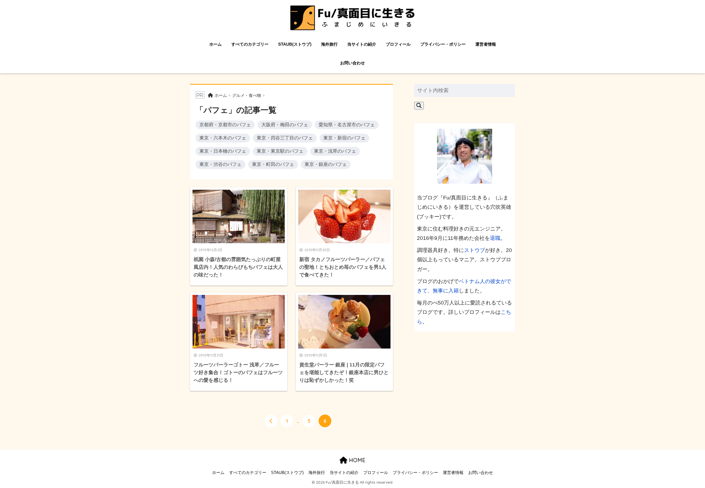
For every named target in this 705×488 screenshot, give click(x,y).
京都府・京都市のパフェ (225, 124)
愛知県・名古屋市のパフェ (347, 124)
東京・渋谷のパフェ (220, 164)
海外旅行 (329, 44)
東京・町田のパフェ (273, 164)
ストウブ (474, 250)
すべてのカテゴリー (250, 44)
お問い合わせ (352, 63)
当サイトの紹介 (361, 44)
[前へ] (271, 421)
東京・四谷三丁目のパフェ (285, 138)
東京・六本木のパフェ (222, 138)
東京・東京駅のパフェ (280, 151)
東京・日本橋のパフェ (222, 151)
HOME (356, 460)
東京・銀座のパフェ (326, 164)
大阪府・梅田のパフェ (284, 124)
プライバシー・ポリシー (443, 44)
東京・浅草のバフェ (335, 151)
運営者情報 (485, 44)
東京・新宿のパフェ (344, 138)
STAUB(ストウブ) (294, 44)
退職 (495, 238)
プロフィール (398, 44)
